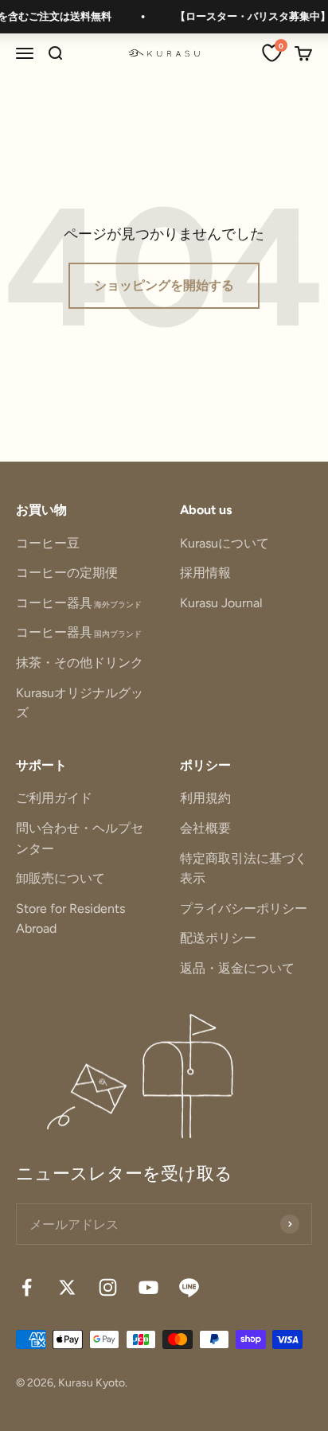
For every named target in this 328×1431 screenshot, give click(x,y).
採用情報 (205, 572)
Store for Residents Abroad (70, 919)
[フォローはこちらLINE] (189, 1287)
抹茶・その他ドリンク (79, 662)
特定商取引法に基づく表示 (243, 869)
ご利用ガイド (54, 797)
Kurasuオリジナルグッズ (79, 703)
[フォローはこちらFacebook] (26, 1287)
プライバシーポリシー (243, 908)
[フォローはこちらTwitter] (67, 1287)
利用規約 (205, 797)
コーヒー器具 (79, 602)
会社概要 (205, 828)
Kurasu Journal (221, 602)
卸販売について (60, 878)
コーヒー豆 (48, 543)
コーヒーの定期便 (67, 572)
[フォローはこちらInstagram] (108, 1287)
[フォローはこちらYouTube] (148, 1287)
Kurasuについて (224, 543)
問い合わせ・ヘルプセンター (79, 838)
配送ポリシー (218, 938)
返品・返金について (237, 968)
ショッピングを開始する (164, 285)
